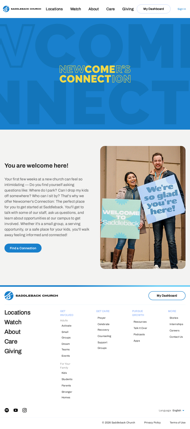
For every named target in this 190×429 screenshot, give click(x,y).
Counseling (104, 336)
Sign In (182, 9)
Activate (66, 325)
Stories (174, 317)
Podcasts (139, 334)
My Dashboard (153, 8)
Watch (75, 9)
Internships (176, 324)
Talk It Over (140, 328)
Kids (64, 373)
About (94, 9)
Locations (54, 9)
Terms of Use (178, 422)
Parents (66, 385)
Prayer (102, 317)
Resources (140, 321)
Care (110, 9)
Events (66, 355)
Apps (137, 340)
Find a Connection (23, 248)
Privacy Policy (152, 422)
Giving (128, 9)
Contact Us (176, 336)
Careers (174, 330)
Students (67, 379)
